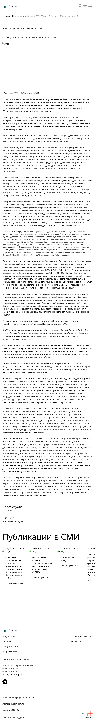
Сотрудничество (10, 646)
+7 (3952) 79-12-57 (10, 517)
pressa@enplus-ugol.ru (13, 521)
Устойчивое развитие (82, 636)
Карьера (6, 641)
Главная (6, 16)
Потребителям (9, 651)
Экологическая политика (14, 703)
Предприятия (9, 636)
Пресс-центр (18, 16)
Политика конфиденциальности (18, 697)
